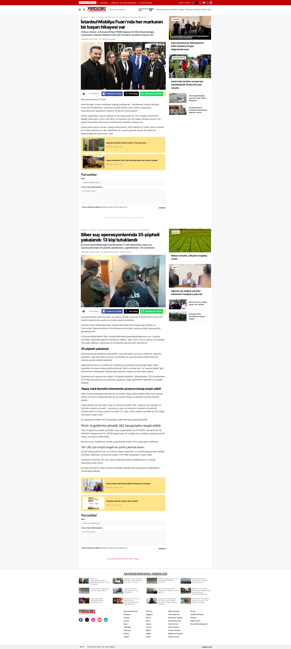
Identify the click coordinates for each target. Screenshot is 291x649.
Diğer (93, 17)
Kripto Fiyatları (174, 630)
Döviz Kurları (173, 624)
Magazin (149, 614)
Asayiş (93, 230)
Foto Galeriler (174, 614)
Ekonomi (127, 630)
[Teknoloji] (190, 27)
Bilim (148, 621)
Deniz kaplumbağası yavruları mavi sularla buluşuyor (197, 98)
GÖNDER (162, 208)
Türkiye (149, 611)
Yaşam (126, 636)
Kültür (148, 636)
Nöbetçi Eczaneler (175, 633)
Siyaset (127, 617)
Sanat (148, 617)
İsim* (83, 178)
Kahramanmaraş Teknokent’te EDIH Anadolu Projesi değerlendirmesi (187, 46)
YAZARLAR (104, 3)
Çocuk (148, 624)
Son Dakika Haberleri (199, 624)
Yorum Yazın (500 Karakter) (91, 187)
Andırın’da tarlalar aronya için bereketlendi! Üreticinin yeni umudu (187, 84)
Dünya (126, 633)
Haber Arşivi (195, 621)
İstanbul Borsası (174, 621)
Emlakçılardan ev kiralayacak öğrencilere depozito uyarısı (198, 110)
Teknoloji (127, 627)
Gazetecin (84, 17)
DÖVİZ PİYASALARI (129, 3)
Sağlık (148, 633)
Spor (126, 624)
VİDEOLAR (115, 3)
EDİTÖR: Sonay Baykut (109, 39)
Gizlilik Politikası (196, 614)
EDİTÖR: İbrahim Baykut (111, 252)
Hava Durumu (173, 636)
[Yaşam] (190, 275)
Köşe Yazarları (174, 611)
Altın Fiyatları (173, 627)
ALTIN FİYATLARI (146, 3)
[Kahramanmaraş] (190, 66)
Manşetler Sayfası (175, 617)
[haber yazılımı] (207, 647)
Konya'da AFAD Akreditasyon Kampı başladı (197, 316)
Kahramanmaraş (130, 611)
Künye (181, 2)
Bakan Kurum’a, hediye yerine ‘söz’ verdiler (198, 303)
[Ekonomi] (190, 240)
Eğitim (148, 630)
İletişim (187, 2)
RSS (82, 647)
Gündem (127, 614)
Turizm (148, 627)
